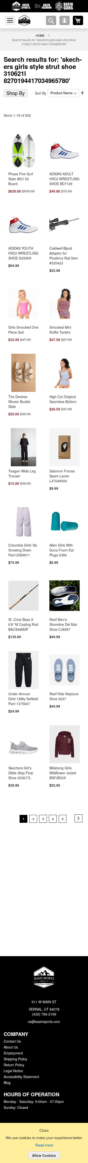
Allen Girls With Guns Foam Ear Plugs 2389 (61, 546)
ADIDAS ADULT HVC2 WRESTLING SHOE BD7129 (63, 179)
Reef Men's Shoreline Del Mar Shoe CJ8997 (62, 621)
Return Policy (14, 1065)
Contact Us (12, 1041)
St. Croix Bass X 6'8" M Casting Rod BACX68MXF (23, 621)
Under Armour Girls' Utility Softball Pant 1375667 (23, 696)
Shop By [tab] (15, 93)
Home (40, 35)
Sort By (41, 93)
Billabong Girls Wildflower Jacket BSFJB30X (62, 770)
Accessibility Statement (21, 1077)
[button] (64, 20)
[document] (44, 1146)
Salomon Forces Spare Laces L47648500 (61, 472)
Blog (7, 1083)
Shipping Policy (15, 1059)
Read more (44, 1145)
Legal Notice (13, 1071)
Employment (13, 1053)
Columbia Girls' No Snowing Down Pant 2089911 (22, 546)
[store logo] (30, 20)
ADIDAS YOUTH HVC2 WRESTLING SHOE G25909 (22, 253)
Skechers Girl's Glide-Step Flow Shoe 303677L (20, 770)
